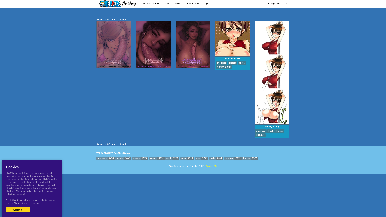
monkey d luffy (232, 58)
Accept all (18, 210)
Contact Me (211, 166)
